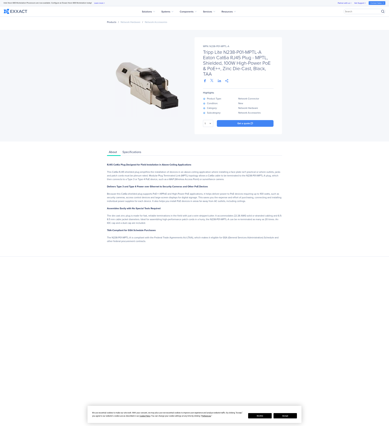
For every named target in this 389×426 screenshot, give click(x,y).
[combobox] (208, 123)
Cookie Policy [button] (144, 416)
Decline (260, 415)
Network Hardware (130, 22)
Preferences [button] (206, 416)
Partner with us (345, 3)
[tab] (114, 152)
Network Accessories (156, 22)
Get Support (360, 3)
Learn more (99, 3)
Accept (285, 415)
